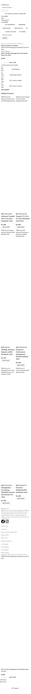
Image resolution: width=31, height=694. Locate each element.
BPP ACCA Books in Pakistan (9, 45)
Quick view (3, 211)
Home (2, 43)
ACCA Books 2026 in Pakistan (14, 43)
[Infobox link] (15, 68)
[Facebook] (3, 521)
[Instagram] (7, 521)
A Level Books (5, 547)
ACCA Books (4, 544)
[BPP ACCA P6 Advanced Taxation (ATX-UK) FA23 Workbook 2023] (8, 152)
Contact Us (4, 529)
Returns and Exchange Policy (9, 532)
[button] (6, 227)
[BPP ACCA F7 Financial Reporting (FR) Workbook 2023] (23, 424)
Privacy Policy (5, 535)
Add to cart (12, 62)
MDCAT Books (5, 552)
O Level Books (5, 550)
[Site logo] (5, 4)
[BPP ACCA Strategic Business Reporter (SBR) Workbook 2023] (8, 286)
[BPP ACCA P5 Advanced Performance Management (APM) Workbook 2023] (23, 286)
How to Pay (4, 537)
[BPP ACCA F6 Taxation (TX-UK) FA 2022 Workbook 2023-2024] (23, 152)
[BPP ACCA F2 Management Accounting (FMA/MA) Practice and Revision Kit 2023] (8, 424)
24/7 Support (8, 13)
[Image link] (5, 508)
